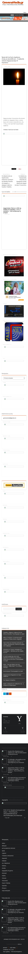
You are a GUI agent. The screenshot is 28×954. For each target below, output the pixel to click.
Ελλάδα (4, 868)
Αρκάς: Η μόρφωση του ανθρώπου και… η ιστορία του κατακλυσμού (13, 684)
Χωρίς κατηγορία (6, 890)
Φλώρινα (4, 888)
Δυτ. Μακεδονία (6, 863)
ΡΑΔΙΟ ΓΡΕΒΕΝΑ (6, 883)
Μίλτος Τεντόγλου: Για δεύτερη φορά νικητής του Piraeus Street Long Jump (12, 638)
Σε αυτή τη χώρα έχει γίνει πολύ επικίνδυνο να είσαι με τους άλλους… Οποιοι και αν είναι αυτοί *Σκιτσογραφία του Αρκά (13, 658)
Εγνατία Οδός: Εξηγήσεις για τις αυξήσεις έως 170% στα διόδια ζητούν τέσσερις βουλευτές (17, 752)
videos (3, 843)
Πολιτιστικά (5, 880)
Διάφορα (4, 860)
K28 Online (13, 947)
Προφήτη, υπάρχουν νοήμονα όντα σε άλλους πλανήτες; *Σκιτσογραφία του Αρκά (13, 633)
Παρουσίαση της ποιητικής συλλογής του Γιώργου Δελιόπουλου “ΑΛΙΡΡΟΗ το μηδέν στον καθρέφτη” (13, 644)
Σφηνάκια (4, 885)
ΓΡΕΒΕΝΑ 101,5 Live (8, 949)
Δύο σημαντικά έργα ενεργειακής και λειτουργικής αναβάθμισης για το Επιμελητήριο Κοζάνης (17, 779)
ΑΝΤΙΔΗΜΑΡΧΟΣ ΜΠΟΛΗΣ (8, 848)
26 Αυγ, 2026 (7, 214)
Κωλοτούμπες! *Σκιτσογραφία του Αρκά (13, 671)
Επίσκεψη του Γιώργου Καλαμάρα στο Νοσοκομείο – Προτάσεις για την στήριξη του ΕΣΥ (13, 651)
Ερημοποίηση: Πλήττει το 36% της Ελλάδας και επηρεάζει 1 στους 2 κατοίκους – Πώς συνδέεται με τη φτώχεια (12, 210)
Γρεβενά (4, 853)
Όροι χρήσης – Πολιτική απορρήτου (12, 951)
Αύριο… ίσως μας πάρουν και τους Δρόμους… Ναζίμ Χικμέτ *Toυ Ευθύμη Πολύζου (12, 666)
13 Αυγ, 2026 (6, 817)
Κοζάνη (4, 875)
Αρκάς (3, 850)
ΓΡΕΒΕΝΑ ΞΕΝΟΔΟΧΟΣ (8, 855)
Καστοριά (4, 873)
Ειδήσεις (4, 865)
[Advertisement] (14, 40)
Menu (24, 10)
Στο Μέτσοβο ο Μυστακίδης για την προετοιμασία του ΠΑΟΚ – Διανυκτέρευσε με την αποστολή (17, 761)
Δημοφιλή (4, 858)
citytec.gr (20, 944)
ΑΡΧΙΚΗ (5, 947)
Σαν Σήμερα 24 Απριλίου (9, 680)
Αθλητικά (4, 845)
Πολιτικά (4, 878)
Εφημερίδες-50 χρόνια (7, 870)
